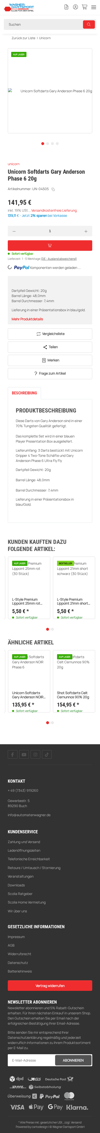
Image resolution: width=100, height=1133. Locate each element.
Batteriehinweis (20, 971)
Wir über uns (17, 911)
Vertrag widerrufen (50, 985)
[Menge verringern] (14, 231)
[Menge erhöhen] (86, 231)
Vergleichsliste (53, 333)
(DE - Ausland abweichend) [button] (59, 259)
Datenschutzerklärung (25, 1037)
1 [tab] (42, 143)
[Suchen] (89, 24)
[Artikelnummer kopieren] (53, 189)
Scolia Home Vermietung (27, 902)
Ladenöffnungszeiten (24, 850)
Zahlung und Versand (24, 841)
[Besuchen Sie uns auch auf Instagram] (35, 754)
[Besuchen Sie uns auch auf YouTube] (24, 754)
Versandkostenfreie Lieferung (54, 210)
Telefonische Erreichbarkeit (29, 859)
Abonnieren (73, 1060)
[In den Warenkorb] (12, 45)
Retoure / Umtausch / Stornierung (34, 867)
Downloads (16, 885)
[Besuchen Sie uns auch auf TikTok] (47, 754)
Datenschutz (18, 962)
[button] (66, 7)
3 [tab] (52, 143)
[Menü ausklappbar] (93, 7)
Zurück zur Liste (23, 38)
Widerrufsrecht (19, 953)
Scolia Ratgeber (20, 893)
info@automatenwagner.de (29, 815)
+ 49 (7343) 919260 (23, 790)
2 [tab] (47, 143)
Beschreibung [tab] (24, 393)
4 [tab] (57, 143)
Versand (76, 1122)
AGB (11, 945)
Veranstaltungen (20, 876)
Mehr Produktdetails (27, 319)
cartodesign (40, 1127)
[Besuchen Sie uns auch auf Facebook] (12, 754)
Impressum (16, 936)
